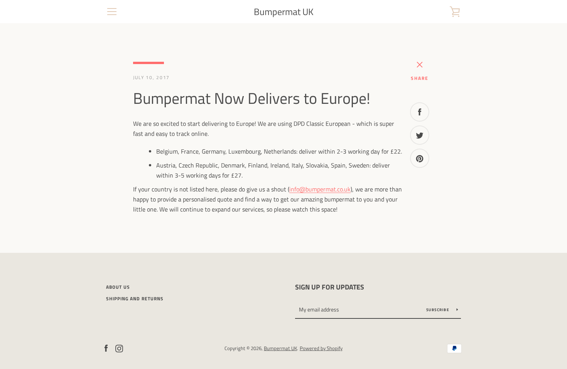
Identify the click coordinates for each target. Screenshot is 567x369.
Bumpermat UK (284, 11)
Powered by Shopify (321, 348)
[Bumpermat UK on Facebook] (106, 347)
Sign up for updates (329, 287)
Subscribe (438, 310)
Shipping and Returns (135, 298)
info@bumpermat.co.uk (320, 189)
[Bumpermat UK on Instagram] (119, 347)
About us (118, 287)
